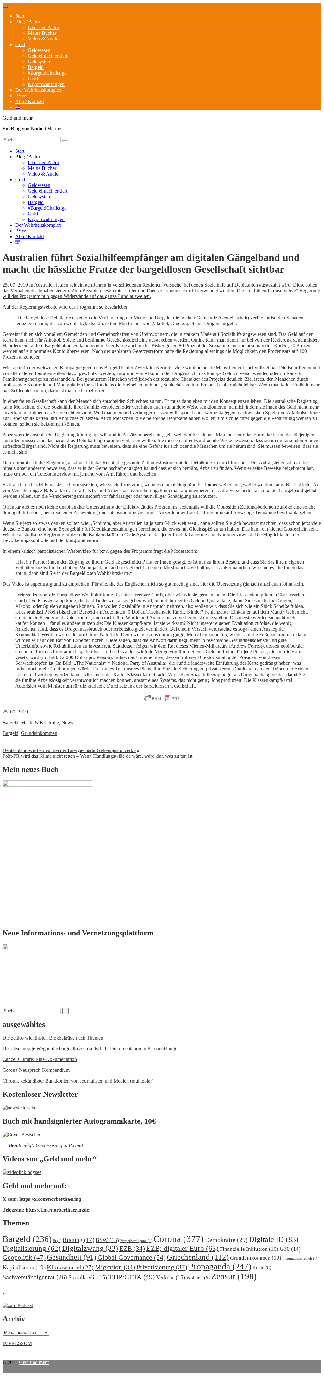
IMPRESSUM (17, 1343)
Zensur (234, 1276)
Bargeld (36, 67)
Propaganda (220, 1266)
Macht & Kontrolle (40, 722)
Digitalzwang (90, 1248)
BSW (20, 95)
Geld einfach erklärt (47, 56)
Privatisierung (161, 1267)
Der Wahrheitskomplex (38, 90)
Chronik (11, 1080)
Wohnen (198, 1277)
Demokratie (226, 1239)
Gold (33, 78)
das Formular (259, 434)
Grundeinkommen (39, 733)
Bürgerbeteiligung (136, 1241)
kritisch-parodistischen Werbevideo (56, 551)
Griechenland (198, 1257)
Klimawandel (70, 1267)
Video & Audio (43, 38)
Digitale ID (273, 1239)
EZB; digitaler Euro (182, 1248)
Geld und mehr (34, 1362)
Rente (261, 1267)
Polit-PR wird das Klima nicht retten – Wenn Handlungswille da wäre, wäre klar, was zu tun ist (97, 756)
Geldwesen (39, 50)
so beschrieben (113, 307)
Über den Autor (43, 27)
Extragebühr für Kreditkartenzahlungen (98, 529)
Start (19, 16)
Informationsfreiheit (300, 1258)
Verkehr (170, 1277)
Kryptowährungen (46, 84)
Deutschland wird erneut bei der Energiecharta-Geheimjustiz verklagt (71, 750)
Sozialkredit (87, 1277)
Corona (178, 1239)
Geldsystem (39, 61)
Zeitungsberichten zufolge (266, 506)
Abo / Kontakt (29, 101)
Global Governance (131, 1257)
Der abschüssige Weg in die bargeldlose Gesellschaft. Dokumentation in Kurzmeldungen (91, 1048)
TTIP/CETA (131, 1277)
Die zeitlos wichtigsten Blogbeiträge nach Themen (53, 1037)
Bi (57, 1241)
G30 (290, 1249)
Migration (115, 1267)
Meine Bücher (42, 33)
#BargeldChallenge (47, 73)
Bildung (78, 1240)
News (67, 722)
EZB (132, 1248)
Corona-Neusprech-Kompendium (36, 1070)
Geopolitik (24, 1257)
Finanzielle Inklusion (249, 1249)
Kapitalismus (24, 1267)
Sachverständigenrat (35, 1277)
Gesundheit (71, 1257)
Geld (20, 44)
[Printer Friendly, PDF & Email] (162, 699)
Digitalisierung (32, 1248)
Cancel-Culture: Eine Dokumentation (40, 1059)
